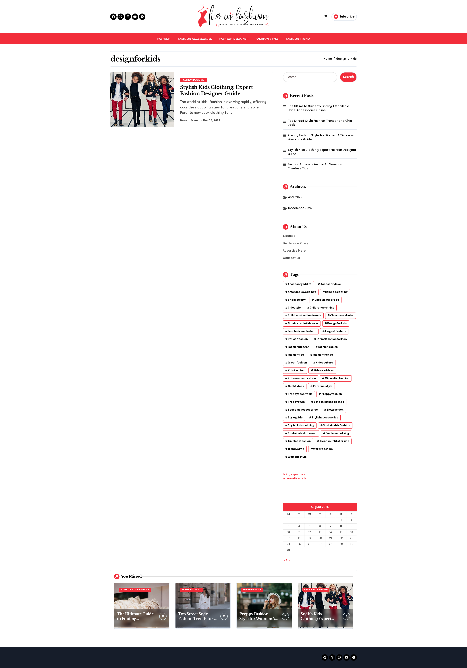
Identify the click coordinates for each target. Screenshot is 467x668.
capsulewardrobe (326, 300)
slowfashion (335, 410)
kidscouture (324, 362)
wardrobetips (323, 449)
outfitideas (296, 386)
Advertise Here (294, 250)
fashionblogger (298, 347)
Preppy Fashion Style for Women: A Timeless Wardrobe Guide (321, 137)
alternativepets (295, 478)
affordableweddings (302, 292)
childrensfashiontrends (304, 315)
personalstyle (322, 386)
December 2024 (300, 208)
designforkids (337, 323)
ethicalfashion (298, 339)
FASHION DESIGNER (233, 39)
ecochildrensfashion (302, 331)
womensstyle (297, 457)
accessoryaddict (300, 284)
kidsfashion (296, 370)
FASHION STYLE (267, 39)
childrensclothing (322, 308)
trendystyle (296, 449)
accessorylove (331, 284)
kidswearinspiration (302, 378)
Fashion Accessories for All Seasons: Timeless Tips (315, 166)
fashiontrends (323, 355)
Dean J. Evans (189, 120)
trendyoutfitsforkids (334, 441)
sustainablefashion (336, 425)
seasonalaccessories (303, 410)
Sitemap (289, 236)
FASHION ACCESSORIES (195, 39)
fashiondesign (328, 347)
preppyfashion (331, 394)
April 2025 (295, 197)
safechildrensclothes (329, 402)
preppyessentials (300, 394)
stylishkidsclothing (301, 425)
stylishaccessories (325, 417)
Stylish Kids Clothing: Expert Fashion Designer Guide (216, 90)
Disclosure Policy (295, 243)
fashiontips (296, 355)
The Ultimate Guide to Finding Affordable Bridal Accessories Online (318, 108)
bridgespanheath (295, 474)
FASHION (164, 39)
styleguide (295, 417)
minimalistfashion (337, 378)
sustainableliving (337, 433)
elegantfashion (335, 331)
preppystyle (296, 402)
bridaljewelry (297, 300)
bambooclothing (336, 292)
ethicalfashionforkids (332, 339)
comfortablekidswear (303, 323)
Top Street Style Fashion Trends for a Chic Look (320, 123)
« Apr (287, 560)
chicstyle (294, 308)
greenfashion (297, 362)
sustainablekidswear (302, 433)
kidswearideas (323, 370)
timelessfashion (299, 441)
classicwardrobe (342, 315)
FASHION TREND (298, 39)
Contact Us (291, 258)
